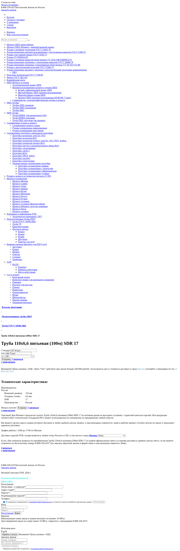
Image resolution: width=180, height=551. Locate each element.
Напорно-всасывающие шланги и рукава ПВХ (34, 87)
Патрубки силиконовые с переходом (35, 168)
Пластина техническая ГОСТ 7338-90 (25, 75)
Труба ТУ (17, 224)
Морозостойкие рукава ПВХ (32, 95)
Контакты (11, 27)
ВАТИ (15, 264)
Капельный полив (21, 277)
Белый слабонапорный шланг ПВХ (35, 90)
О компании (13, 22)
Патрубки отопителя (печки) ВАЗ (28, 143)
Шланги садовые (20, 211)
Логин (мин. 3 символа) (13, 487)
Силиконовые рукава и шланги (22, 123)
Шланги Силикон (20, 201)
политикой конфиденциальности (40, 502)
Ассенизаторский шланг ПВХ (26, 85)
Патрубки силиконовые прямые (33, 166)
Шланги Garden (19, 183)
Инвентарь (17, 290)
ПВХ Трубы (12, 113)
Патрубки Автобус (21, 158)
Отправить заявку (9, 546)
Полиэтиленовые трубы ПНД (21, 219)
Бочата (21, 231)
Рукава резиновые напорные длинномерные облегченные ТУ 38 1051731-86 (43, 65)
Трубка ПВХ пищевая (22, 105)
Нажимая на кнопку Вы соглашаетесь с (28, 549)
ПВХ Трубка (13, 103)
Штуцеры (22, 239)
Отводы (16, 254)
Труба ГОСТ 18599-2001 (24, 221)
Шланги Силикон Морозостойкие (28, 204)
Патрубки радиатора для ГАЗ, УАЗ (28, 135)
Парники (16, 282)
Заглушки (17, 247)
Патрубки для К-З (21, 151)
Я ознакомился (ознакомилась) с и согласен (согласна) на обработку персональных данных (48, 502)
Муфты (15, 252)
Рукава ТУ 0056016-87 (17, 57)
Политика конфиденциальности (14, 478)
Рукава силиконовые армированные (29, 128)
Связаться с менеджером (8, 449)
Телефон (5, 498)
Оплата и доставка (16, 20)
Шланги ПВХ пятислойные (20, 44)
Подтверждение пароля (13, 496)
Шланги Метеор (20, 181)
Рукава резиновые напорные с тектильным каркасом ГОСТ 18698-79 (40, 62)
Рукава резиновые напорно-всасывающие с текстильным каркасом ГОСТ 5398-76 (46, 52)
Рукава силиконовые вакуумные (28, 130)
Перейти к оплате (9, 534)
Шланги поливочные (17, 178)
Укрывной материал (22, 302)
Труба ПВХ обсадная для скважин (28, 120)
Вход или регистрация (17, 34)
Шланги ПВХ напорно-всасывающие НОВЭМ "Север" (44, 97)
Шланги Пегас (19, 209)
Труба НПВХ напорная (23, 118)
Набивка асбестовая (27, 269)
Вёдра (15, 295)
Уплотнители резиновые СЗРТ (27, 216)
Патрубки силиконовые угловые (33, 173)
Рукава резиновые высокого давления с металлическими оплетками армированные (47, 70)
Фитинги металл (20, 229)
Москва (93, 435)
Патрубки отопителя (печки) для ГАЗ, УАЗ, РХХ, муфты (39, 140)
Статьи (10, 25)
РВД (14, 72)
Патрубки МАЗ (19, 153)
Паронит (22, 267)
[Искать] (29, 40)
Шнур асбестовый (26, 272)
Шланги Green (19, 186)
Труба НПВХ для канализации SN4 (29, 115)
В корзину (6, 359)
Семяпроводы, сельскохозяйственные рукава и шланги (38, 100)
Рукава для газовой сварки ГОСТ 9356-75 (27, 55)
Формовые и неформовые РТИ (21, 214)
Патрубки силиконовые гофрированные (37, 171)
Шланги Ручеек (19, 199)
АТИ (9, 262)
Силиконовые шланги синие (26, 125)
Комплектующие (20, 226)
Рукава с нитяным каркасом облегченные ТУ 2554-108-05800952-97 (39, 60)
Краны (21, 234)
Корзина (11, 32)
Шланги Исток (19, 191)
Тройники (17, 259)
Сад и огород (13, 274)
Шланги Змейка (20, 189)
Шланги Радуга (19, 196)
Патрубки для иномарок (24, 148)
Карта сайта (7, 481)
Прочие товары (19, 300)
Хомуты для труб (26, 242)
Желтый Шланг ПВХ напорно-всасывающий (39, 92)
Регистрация (7, 513)
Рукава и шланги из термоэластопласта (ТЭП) (29, 176)
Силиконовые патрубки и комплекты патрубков (30, 133)
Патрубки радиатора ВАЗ (24, 138)
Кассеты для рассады (22, 285)
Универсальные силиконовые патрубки (31, 163)
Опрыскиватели (20, 292)
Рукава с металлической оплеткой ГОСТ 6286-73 (30, 67)
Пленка (16, 287)
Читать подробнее (9, 5)
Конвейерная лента (16, 80)
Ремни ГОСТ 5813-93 (17, 77)
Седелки (16, 257)
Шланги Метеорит (21, 194)
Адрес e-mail (7, 490)
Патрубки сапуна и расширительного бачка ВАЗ (35, 146)
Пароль (5, 493)
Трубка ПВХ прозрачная (24, 108)
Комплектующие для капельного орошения (33, 280)
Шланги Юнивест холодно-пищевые (30, 206)
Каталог (10, 17)
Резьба (21, 237)
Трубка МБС (18, 110)
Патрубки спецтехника (23, 161)
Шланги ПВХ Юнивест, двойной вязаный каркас (30, 47)
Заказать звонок (8, 10)
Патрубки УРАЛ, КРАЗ (23, 156)
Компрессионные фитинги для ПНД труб (27, 244)
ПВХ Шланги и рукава (18, 82)
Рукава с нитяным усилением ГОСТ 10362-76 (29, 49)
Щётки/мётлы (19, 297)
